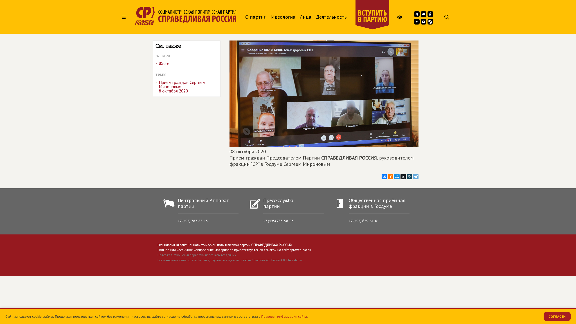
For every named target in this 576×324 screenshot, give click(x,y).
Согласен (557, 316)
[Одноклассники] (390, 176)
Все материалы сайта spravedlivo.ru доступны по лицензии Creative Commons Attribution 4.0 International (230, 260)
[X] (403, 176)
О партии (256, 17)
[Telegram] (415, 176)
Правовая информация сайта (284, 316)
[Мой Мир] (397, 176)
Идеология (283, 17)
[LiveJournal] (409, 176)
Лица (305, 17)
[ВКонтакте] (384, 176)
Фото (164, 63)
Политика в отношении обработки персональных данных (197, 255)
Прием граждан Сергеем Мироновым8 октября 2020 (182, 87)
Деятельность (331, 17)
